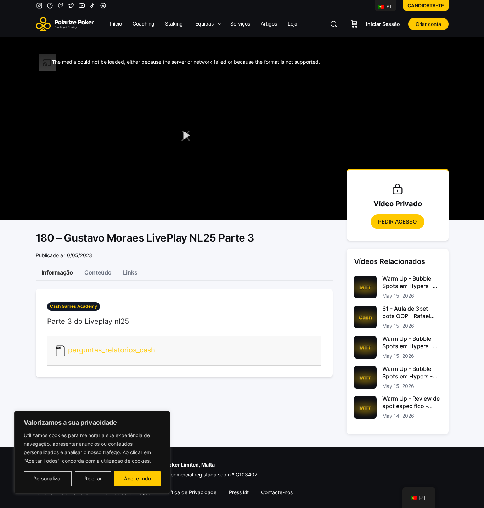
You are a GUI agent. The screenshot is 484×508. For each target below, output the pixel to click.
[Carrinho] (354, 24)
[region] (92, 452)
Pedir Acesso (397, 221)
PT (388, 6)
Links (130, 272)
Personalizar (47, 478)
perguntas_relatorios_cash (111, 350)
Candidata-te (425, 5)
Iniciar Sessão (383, 24)
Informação (57, 272)
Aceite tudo (137, 478)
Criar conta (428, 24)
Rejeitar (93, 478)
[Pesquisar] (334, 24)
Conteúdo (98, 272)
